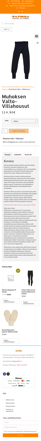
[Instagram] (22, 11)
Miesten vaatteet (22, 87)
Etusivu (4, 87)
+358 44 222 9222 (21, 365)
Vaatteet (11, 87)
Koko (6, 120)
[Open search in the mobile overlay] (20, 23)
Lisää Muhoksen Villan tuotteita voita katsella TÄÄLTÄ (19, 205)
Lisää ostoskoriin (18, 131)
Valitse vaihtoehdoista (9, 301)
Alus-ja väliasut (19, 142)
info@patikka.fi (16, 361)
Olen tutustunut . (21, 431)
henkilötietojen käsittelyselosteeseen (25, 431)
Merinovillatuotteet (29, 142)
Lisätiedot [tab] (17, 155)
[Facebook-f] (19, 11)
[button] (36, 36)
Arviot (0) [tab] (28, 155)
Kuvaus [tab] (7, 155)
